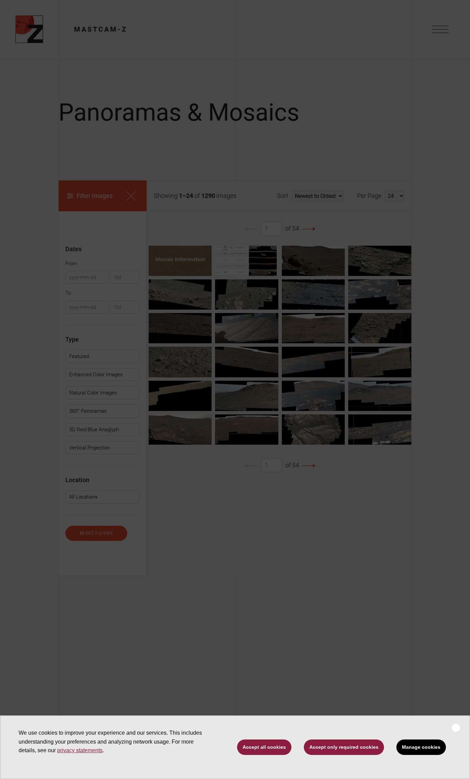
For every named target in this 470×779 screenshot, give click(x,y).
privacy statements (80, 750)
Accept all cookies (264, 747)
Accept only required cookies (343, 747)
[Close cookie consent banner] (456, 728)
